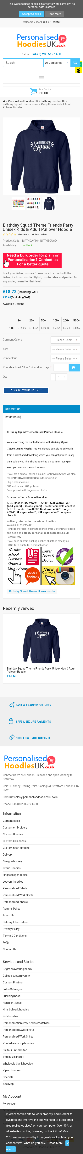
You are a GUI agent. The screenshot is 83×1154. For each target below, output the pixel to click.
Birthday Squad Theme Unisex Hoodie (32, 591)
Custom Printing (13, 982)
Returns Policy (11, 908)
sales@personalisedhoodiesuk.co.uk (36, 797)
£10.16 (45, 327)
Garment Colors (12, 339)
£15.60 (22, 327)
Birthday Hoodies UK (53, 101)
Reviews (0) (13, 417)
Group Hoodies (12, 868)
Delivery (8, 854)
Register (55, 21)
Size (5, 348)
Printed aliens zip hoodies (18, 1043)
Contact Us (9, 949)
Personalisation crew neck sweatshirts (26, 1023)
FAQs (6, 942)
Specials (8, 1077)
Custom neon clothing (16, 847)
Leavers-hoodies (13, 881)
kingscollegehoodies (15, 874)
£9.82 (56, 327)
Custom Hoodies (13, 834)
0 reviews (23, 234)
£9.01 (66, 327)
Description (12, 409)
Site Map (8, 1083)
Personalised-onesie (15, 901)
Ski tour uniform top (15, 1050)
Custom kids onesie (15, 841)
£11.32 (33, 327)
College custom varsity (16, 975)
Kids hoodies (10, 1016)
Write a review (39, 234)
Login (44, 21)
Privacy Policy (11, 929)
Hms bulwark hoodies (16, 1009)
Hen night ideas (12, 1002)
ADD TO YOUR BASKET (26, 390)
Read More (54, 13)
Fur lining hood (11, 996)
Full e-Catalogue (13, 989)
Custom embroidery (15, 827)
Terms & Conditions (15, 935)
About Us (8, 915)
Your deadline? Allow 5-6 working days (26, 367)
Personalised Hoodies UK (23, 101)
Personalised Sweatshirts (18, 1029)
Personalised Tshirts (15, 888)
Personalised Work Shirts (18, 895)
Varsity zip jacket (13, 1056)
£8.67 (76, 327)
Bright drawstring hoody (17, 968)
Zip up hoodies (12, 1070)
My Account (10, 1103)
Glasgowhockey (12, 861)
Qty (5, 376)
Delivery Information (15, 922)
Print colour (10, 358)
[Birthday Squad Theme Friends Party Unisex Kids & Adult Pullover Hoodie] (18, 203)
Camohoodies (11, 820)
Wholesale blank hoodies (18, 1063)
